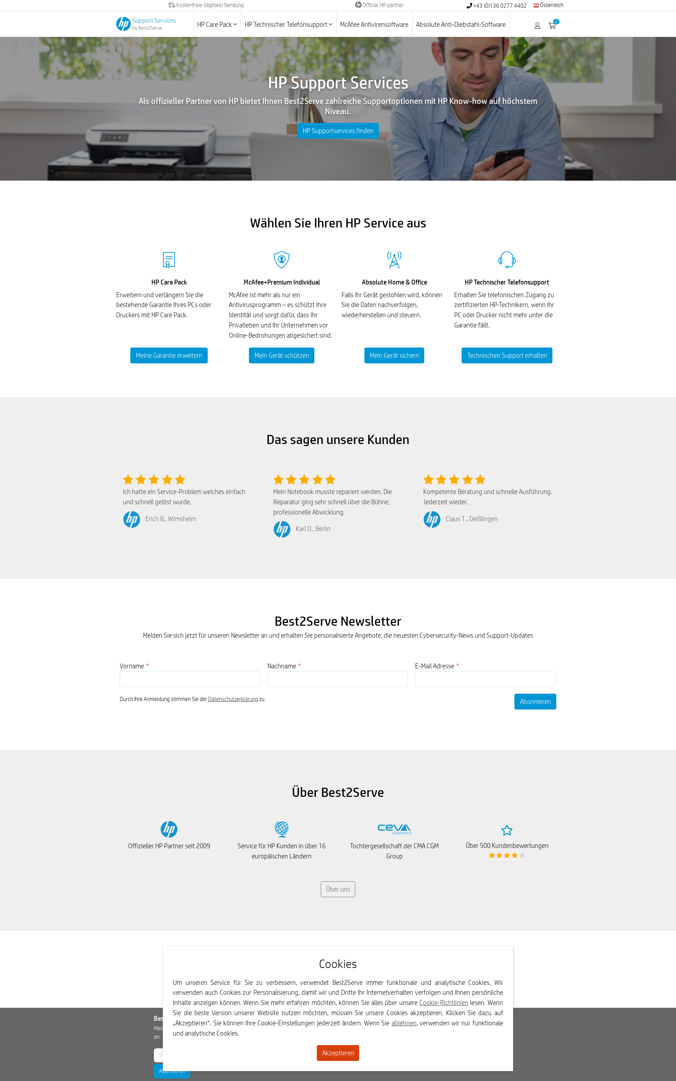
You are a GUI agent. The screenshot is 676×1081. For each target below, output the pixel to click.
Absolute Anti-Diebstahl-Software (461, 24)
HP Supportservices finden (338, 130)
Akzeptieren (338, 1053)
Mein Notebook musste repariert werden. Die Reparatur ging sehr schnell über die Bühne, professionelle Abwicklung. (332, 501)
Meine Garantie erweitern (169, 355)
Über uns (338, 889)
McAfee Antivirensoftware (374, 24)
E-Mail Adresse (437, 666)
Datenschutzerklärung (233, 699)
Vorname (134, 666)
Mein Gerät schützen (282, 355)
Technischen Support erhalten (507, 355)
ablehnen (404, 1023)
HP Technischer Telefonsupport (287, 24)
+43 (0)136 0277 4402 (499, 6)
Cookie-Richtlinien (443, 1002)
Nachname (284, 666)
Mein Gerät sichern (394, 355)
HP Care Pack (215, 24)
